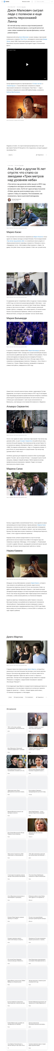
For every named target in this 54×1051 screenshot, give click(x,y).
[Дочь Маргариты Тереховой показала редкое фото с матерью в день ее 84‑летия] (16, 744)
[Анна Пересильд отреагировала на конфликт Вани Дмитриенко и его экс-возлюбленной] (37, 955)
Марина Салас (41, 525)
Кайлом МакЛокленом (13, 92)
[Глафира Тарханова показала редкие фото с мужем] (37, 744)
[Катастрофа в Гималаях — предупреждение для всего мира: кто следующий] (37, 786)
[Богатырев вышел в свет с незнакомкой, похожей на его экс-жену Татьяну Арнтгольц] (16, 765)
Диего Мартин (32, 669)
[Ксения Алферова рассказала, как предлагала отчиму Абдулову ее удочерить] (37, 997)
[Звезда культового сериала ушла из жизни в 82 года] (37, 976)
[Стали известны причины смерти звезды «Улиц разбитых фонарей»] (16, 870)
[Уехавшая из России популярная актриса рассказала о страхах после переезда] (37, 934)
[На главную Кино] (7, 1)
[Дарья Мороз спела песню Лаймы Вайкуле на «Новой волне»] (16, 976)
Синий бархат (11, 85)
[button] (27, 214)
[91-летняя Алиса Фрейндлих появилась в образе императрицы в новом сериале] (37, 870)
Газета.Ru (24, 6)
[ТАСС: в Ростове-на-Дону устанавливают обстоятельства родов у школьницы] (16, 723)
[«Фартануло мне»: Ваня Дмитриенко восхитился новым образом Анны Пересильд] (16, 786)
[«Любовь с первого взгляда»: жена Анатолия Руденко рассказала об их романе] (37, 723)
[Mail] (4, 1)
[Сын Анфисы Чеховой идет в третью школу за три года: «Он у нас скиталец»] (16, 1039)
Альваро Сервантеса (26, 441)
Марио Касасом (38, 236)
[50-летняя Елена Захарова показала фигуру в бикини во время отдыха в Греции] (16, 955)
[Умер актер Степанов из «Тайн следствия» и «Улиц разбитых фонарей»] (16, 849)
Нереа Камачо (35, 583)
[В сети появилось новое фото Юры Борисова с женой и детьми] (16, 997)
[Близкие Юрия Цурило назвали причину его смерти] (16, 913)
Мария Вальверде (33, 350)
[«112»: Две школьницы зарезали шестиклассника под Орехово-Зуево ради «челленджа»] (37, 849)
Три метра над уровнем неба (15, 241)
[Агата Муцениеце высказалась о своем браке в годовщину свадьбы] (16, 892)
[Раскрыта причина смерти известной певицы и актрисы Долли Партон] (16, 934)
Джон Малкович (24, 37)
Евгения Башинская (16, 199)
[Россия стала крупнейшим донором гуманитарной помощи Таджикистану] (37, 913)
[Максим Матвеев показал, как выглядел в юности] (16, 807)
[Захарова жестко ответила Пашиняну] (37, 828)
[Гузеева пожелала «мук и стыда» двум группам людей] (37, 1039)
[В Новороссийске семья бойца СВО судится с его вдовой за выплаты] (37, 892)
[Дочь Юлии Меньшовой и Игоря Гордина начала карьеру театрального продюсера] (16, 828)
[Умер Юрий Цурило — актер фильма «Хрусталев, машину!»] (37, 807)
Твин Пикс (24, 39)
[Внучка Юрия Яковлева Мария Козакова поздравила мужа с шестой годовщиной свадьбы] (37, 765)
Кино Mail (21, 165)
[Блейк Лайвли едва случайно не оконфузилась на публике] (16, 1018)
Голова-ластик (37, 83)
